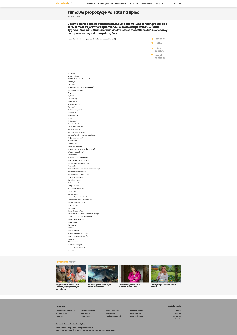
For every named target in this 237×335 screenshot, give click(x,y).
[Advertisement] (105, 56)
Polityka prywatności (85, 328)
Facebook (177, 313)
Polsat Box (134, 3)
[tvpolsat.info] (64, 5)
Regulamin (72, 328)
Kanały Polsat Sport (137, 316)
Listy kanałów (146, 3)
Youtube (178, 319)
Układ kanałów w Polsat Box (65, 311)
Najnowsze (91, 3)
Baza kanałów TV (87, 313)
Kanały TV (159, 3)
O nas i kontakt (61, 328)
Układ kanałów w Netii (113, 316)
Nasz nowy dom (135, 313)
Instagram (177, 316)
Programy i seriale (105, 3)
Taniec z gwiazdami (112, 311)
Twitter (178, 311)
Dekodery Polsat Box (88, 311)
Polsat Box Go (85, 316)
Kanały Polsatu (121, 3)
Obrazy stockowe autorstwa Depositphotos (71, 324)
